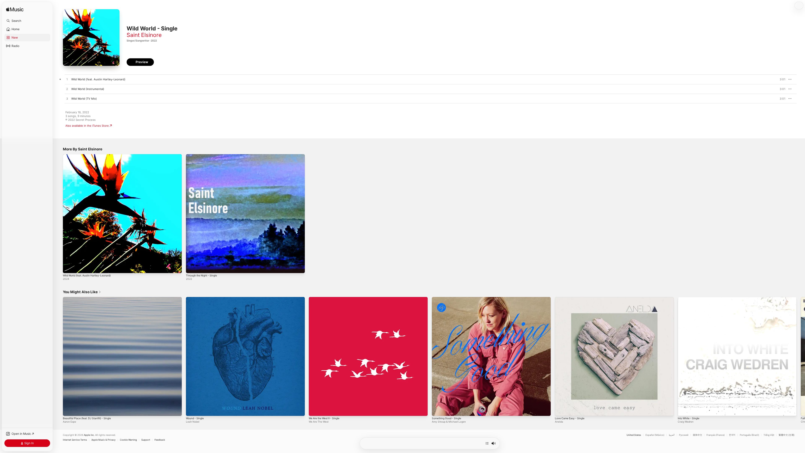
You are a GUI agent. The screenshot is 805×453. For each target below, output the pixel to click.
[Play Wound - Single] (191, 410)
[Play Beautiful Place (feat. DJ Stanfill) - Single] (68, 410)
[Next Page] (801, 356)
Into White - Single (690, 298)
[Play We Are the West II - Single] (314, 410)
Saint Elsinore (144, 35)
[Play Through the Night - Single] (191, 268)
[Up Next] (486, 443)
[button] (27, 20)
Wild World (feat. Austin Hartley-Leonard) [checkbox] (98, 79)
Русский (683, 435)
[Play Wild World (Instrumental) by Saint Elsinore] (67, 89)
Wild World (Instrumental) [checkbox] (87, 89)
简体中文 (697, 435)
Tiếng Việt (768, 435)
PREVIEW (781, 79)
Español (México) (654, 435)
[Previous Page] (59, 356)
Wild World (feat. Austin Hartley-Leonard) (90, 156)
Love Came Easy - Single (571, 298)
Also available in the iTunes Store (87, 125)
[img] (14, 9)
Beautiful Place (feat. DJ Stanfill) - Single (89, 298)
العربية (672, 435)
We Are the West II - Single (326, 298)
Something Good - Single (448, 298)
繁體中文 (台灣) (787, 435)
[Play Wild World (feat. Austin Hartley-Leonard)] (68, 268)
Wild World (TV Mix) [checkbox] (84, 98)
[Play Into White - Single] (683, 410)
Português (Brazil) (749, 435)
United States (634, 435)
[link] (82, 292)
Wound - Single (196, 298)
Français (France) (715, 435)
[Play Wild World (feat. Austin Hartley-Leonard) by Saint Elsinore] (67, 79)
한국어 (732, 435)
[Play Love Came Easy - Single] (560, 410)
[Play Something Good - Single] (437, 410)
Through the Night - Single (203, 156)
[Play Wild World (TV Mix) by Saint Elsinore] (67, 99)
